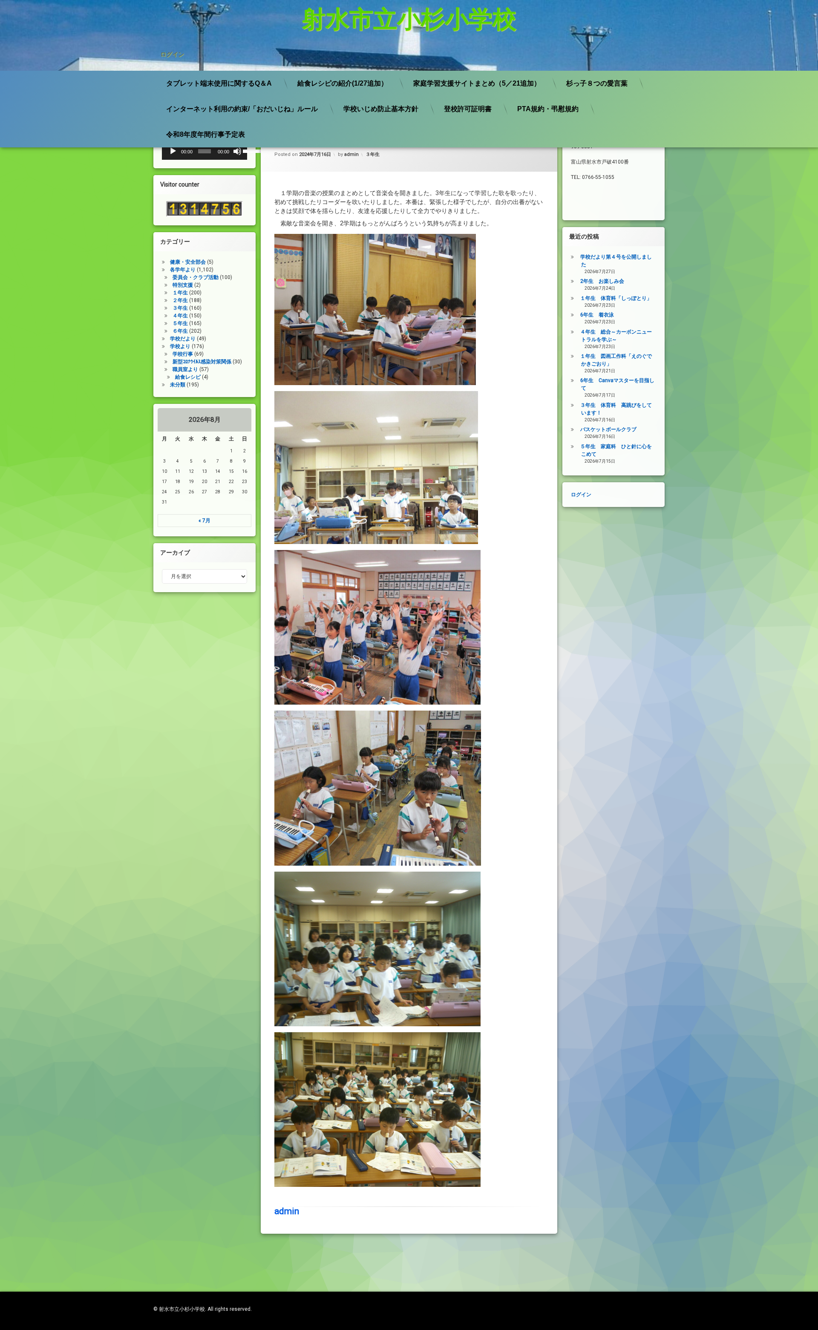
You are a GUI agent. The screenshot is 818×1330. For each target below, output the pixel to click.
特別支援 (183, 285)
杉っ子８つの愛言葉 (597, 83)
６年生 (180, 331)
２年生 (180, 300)
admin (351, 154)
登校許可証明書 (468, 108)
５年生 (180, 323)
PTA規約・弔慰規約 (548, 108)
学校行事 (183, 354)
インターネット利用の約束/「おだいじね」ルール (242, 108)
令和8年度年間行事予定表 (205, 134)
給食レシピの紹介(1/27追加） (342, 83)
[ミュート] (237, 151)
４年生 (180, 316)
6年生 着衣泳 (597, 315)
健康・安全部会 (188, 262)
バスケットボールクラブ (608, 429)
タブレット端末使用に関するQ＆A (219, 83)
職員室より (185, 369)
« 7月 (204, 521)
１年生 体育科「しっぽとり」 (616, 298)
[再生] (173, 151)
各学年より (183, 270)
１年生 (180, 293)
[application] (204, 151)
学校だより (183, 339)
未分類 (177, 385)
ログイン (172, 54)
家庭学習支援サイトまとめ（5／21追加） (477, 83)
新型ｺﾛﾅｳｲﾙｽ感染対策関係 (202, 362)
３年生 (373, 154)
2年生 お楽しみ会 (602, 281)
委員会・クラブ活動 (196, 277)
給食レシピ (188, 377)
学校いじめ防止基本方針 (380, 108)
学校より (180, 346)
